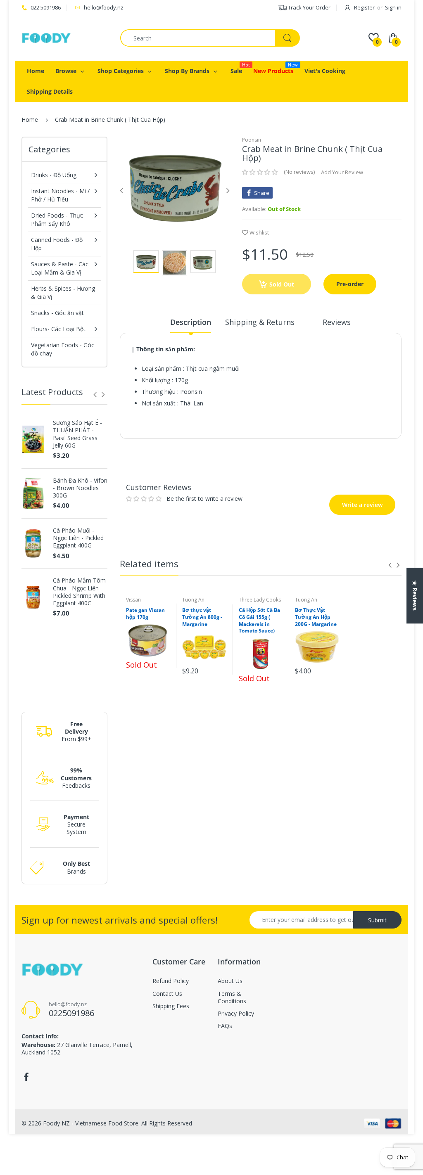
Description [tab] (190, 322)
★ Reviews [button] (415, 595)
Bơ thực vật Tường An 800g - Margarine (202, 617)
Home (29, 119)
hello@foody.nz (104, 7)
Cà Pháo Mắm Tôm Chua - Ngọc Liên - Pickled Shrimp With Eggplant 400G (79, 592)
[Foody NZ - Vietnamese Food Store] (46, 37)
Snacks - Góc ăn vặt (57, 313)
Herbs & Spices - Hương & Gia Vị (63, 292)
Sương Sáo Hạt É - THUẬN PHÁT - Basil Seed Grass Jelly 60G (77, 434)
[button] (260, 172)
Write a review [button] (350, 456)
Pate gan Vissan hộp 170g (145, 613)
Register (364, 7)
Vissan (133, 599)
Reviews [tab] (337, 322)
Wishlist (259, 232)
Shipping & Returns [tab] (260, 322)
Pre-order (350, 284)
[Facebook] (26, 1077)
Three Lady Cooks (260, 599)
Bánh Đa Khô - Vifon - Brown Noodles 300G (80, 488)
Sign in (393, 7)
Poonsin (251, 139)
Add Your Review (342, 172)
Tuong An (193, 599)
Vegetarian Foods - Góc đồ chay (62, 349)
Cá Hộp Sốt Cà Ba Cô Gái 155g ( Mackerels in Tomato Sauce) (259, 620)
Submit (377, 920)
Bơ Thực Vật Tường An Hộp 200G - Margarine (316, 617)
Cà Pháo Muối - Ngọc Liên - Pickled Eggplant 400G (78, 538)
